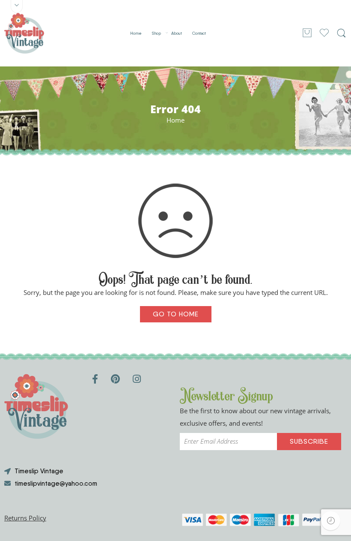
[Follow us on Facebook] (95, 379)
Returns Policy (25, 518)
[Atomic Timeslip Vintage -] (24, 33)
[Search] (341, 33)
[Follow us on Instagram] (137, 379)
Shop (156, 33)
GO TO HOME (176, 314)
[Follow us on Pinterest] (115, 379)
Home (136, 33)
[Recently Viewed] (330, 520)
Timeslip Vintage (39, 471)
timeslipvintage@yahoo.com (56, 483)
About (176, 33)
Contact (199, 33)
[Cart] (307, 33)
